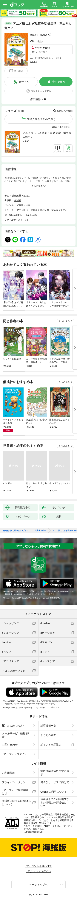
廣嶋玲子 (34, 35)
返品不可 (33, 62)
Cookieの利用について (53, 791)
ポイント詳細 (38, 51)
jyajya (44, 35)
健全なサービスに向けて (54, 782)
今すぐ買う (58, 81)
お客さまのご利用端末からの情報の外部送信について (54, 802)
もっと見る (64, 321)
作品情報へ (36, 99)
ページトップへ (38, 884)
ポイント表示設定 (50, 744)
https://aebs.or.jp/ (34, 832)
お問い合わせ (10, 744)
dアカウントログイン (14, 754)
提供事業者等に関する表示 (54, 773)
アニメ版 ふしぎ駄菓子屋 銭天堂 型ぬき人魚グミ (47, 134)
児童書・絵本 (23, 205)
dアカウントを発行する (38, 866)
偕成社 (17, 200)
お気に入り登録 (65, 110)
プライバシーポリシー (15, 782)
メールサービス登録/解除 (15, 735)
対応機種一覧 (48, 725)
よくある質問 (48, 735)
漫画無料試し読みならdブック (15, 531)
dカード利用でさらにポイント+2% (44, 58)
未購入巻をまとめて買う (41, 119)
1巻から (56, 127)
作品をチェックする (41, 91)
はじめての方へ (16, 725)
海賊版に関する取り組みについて (16, 802)
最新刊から (67, 127)
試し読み (18, 71)
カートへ (24, 81)
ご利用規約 (8, 772)
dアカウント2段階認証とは (15, 792)
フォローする (50, 35)
